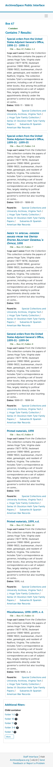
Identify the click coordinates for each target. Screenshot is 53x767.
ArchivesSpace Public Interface (25, 5)
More (8, 737)
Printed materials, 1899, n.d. (23, 521)
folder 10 (10, 718)
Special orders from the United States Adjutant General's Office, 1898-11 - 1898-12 (25, 42)
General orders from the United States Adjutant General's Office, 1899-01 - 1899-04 (25, 337)
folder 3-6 (11, 727)
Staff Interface (30, 756)
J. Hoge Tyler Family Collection (23, 117)
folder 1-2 (11, 714)
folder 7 (10, 731)
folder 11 (10, 723)
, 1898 (25, 238)
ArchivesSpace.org (19, 760)
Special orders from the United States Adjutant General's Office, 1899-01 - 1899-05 (25, 139)
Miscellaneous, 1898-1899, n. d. (25, 612)
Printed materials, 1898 (20, 431)
